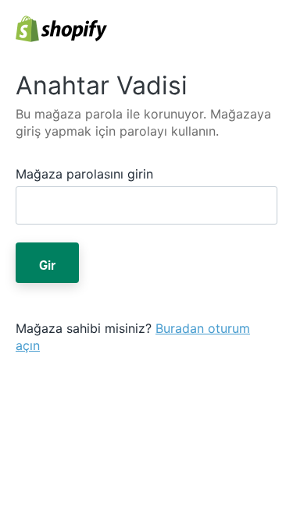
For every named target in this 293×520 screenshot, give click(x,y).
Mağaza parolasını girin (84, 174)
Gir (47, 263)
